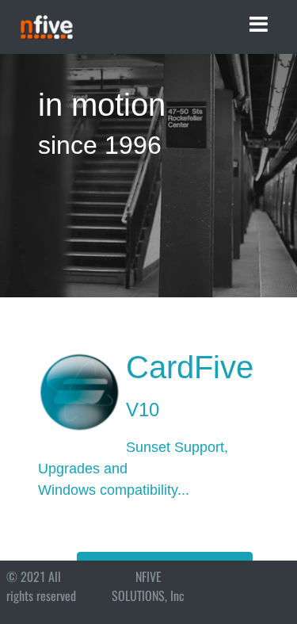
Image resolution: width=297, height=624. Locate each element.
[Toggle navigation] (258, 24)
